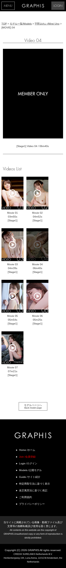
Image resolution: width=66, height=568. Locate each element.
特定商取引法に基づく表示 (34, 483)
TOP (4, 23)
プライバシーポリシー (32, 503)
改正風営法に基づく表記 (33, 490)
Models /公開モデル (30, 470)
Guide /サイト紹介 (29, 476)
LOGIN (58, 5)
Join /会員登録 (27, 456)
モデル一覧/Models (21, 23)
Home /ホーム (27, 449)
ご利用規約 (25, 497)
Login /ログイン (28, 463)
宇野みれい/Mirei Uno (47, 23)
